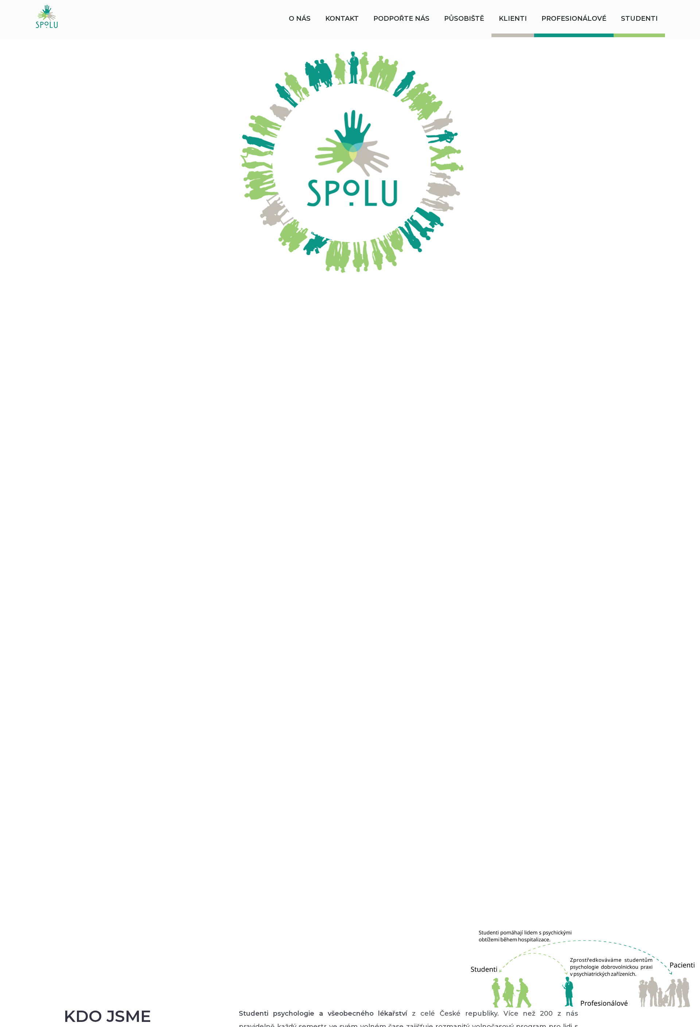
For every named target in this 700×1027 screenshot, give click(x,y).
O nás (300, 19)
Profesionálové (573, 19)
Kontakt (342, 19)
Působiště (464, 19)
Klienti (513, 19)
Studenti (639, 19)
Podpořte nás (401, 19)
